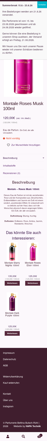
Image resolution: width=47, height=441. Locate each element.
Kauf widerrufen (11, 382)
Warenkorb (36, 434)
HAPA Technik (33, 426)
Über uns (8, 400)
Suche (23, 436)
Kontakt (7, 393)
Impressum (9, 352)
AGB (5, 365)
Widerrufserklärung (13, 376)
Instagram (8, 406)
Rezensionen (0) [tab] (11, 173)
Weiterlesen (12, 283)
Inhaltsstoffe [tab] (9, 165)
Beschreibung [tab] (10, 158)
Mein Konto (8, 436)
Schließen (42, 4)
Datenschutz (9, 359)
